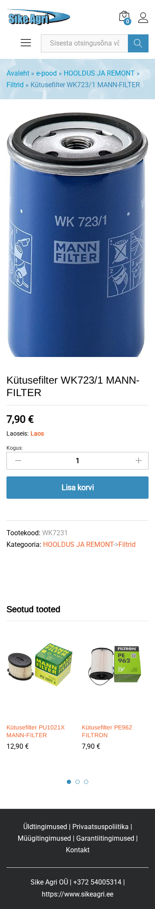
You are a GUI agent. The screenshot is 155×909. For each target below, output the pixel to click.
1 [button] (69, 782)
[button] (38, 713)
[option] (40, 703)
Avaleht (17, 73)
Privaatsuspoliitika (100, 827)
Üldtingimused (45, 827)
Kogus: (14, 448)
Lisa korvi (78, 487)
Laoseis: (17, 433)
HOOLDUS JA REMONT (99, 73)
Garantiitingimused (105, 838)
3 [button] (86, 782)
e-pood (46, 73)
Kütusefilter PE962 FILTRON (107, 731)
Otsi (138, 43)
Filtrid (15, 85)
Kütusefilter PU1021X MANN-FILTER (35, 731)
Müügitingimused (44, 838)
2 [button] (77, 782)
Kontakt (78, 850)
